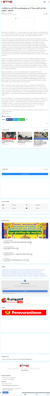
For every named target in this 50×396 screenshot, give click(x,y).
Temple (25, 275)
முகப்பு (3, 5)
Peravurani (39, 271)
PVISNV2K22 (42, 273)
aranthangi (29, 269)
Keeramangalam (13, 271)
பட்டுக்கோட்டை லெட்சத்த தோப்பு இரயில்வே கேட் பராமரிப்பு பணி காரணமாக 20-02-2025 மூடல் (25, 141)
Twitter (16, 119)
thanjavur (6, 5)
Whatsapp (22, 119)
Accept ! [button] (5, 392)
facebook (14, 205)
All (24, 269)
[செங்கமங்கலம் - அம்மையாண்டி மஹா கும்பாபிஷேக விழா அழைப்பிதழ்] (25, 230)
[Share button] (26, 119)
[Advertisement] (25, 188)
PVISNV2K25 (10, 275)
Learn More (10, 389)
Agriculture (16, 269)
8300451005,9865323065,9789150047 (10, 385)
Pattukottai (28, 271)
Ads (11, 269)
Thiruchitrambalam (43, 275)
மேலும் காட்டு (46, 129)
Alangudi (21, 269)
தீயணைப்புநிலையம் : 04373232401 (9, 377)
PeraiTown (33, 271)
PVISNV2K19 (36, 273)
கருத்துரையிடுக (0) (25, 174)
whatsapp (38, 205)
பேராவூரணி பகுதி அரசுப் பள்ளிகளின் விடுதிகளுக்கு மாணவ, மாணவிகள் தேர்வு (16, 260)
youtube (37, 208)
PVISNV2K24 (4, 275)
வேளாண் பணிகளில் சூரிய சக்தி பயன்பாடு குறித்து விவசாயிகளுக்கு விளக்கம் (8, 141)
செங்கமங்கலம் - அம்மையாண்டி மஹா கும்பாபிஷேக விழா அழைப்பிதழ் (18, 242)
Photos (19, 273)
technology (20, 275)
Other (23, 271)
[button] (49, 2)
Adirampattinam (5, 269)
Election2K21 (35, 269)
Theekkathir (36, 275)
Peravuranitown (14, 273)
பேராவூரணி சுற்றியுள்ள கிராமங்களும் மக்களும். (11, 248)
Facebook (10, 119)
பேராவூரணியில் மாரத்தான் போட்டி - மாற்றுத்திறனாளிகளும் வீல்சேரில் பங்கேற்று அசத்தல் (18, 254)
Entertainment (41, 269)
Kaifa (8, 271)
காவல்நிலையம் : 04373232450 (8, 379)
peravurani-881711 (5, 273)
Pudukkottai (24, 273)
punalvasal (30, 273)
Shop (15, 275)
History (3, 271)
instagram (14, 208)
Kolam (19, 271)
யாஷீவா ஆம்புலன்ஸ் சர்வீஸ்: (7, 383)
